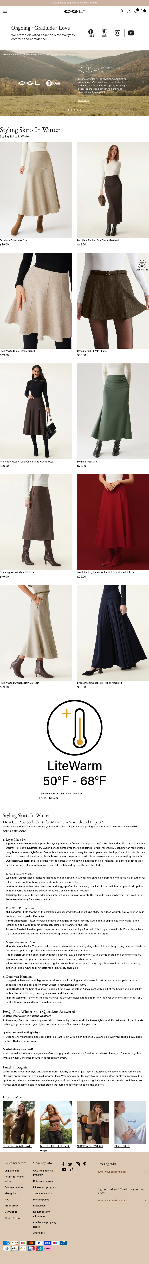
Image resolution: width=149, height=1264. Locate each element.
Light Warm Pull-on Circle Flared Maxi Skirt (61, 794)
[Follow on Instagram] (78, 1164)
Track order (11, 1206)
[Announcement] (74, 3)
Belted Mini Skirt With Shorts (91, 351)
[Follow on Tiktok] (71, 1169)
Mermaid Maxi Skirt (87, 462)
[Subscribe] (142, 1201)
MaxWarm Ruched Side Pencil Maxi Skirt (98, 240)
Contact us (11, 1212)
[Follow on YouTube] (64, 1169)
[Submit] (142, 1172)
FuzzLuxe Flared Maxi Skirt (14, 240)
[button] (68, 110)
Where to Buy (12, 1218)
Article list (39, 1233)
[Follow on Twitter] (70, 1164)
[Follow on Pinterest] (84, 1164)
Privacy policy (41, 1200)
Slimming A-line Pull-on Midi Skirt (17, 572)
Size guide (11, 1193)
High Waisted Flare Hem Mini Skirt (17, 351)
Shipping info (12, 1171)
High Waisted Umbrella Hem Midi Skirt (19, 683)
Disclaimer (39, 1206)
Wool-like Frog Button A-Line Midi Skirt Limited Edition (105, 572)
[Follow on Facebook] (63, 1164)
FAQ (7, 1200)
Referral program (43, 1181)
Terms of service (42, 1193)
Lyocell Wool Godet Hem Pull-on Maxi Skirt (99, 683)
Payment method (14, 1187)
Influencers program (44, 1187)
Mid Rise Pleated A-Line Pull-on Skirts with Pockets (26, 462)
